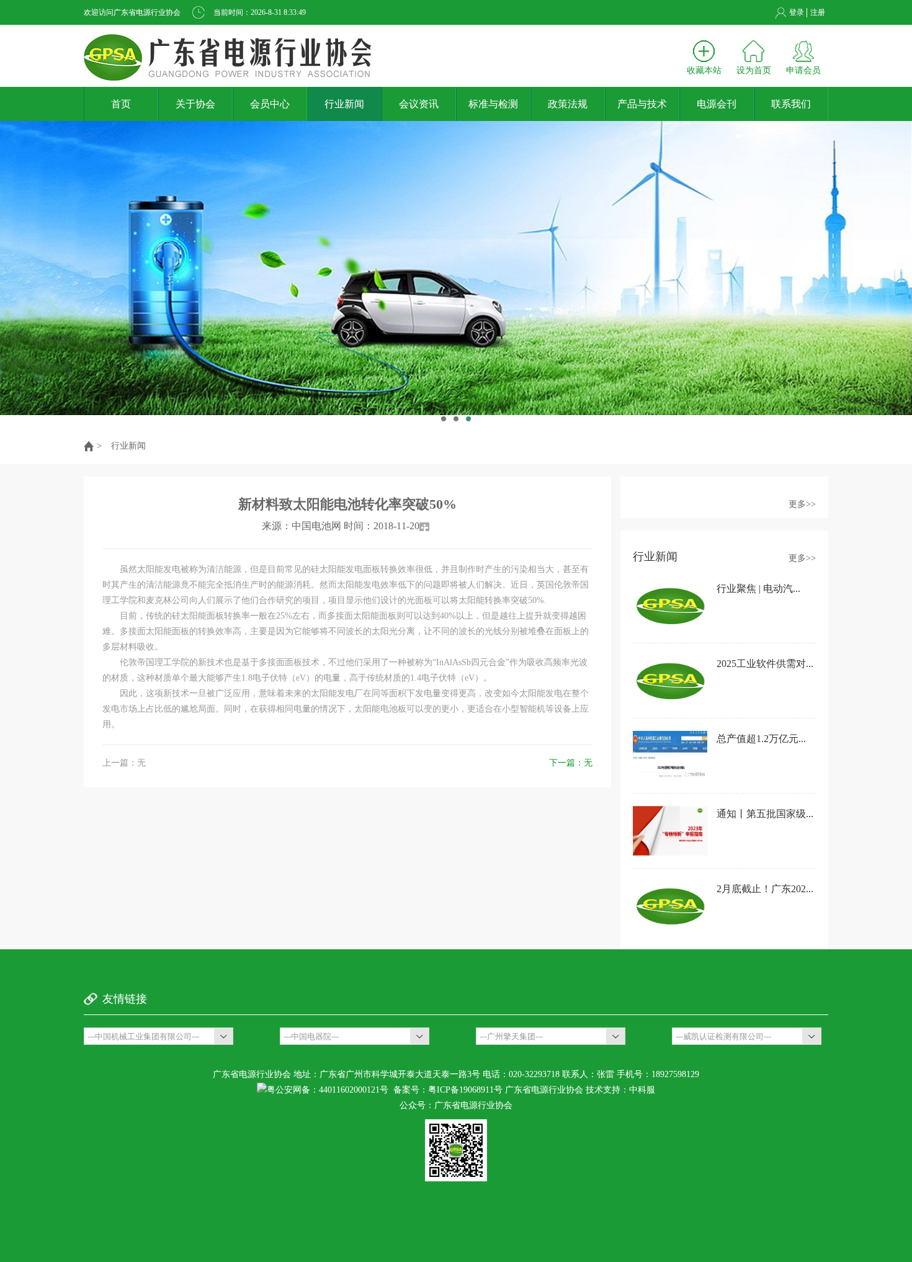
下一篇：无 (570, 762)
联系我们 (791, 104)
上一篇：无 (124, 762)
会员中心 (270, 104)
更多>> (802, 504)
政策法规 (568, 104)
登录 (796, 12)
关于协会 (195, 104)
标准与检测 (493, 104)
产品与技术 (642, 104)
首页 (121, 104)
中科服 (642, 1089)
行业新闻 (344, 104)
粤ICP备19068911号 (465, 1089)
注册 (817, 12)
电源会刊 (716, 104)
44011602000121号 (353, 1089)
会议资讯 (419, 104)
